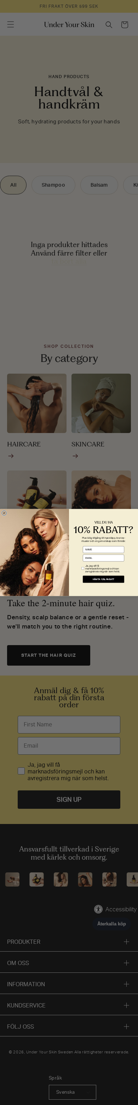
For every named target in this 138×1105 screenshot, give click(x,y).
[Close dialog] (4, 512)
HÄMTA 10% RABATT (104, 579)
